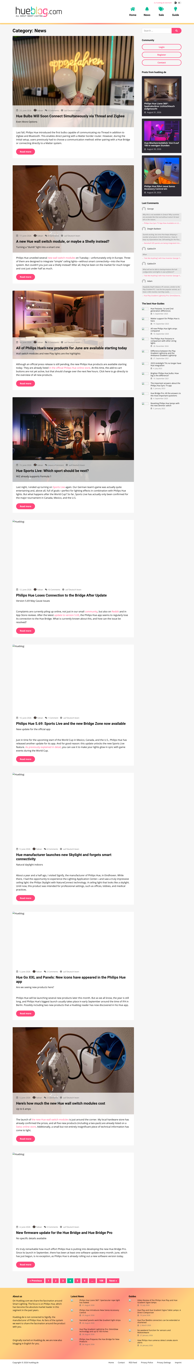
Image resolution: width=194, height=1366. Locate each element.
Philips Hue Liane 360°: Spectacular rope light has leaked (99, 1301)
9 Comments (53, 342)
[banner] (39, 12)
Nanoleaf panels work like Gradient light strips (100, 1320)
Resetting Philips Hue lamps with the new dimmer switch (165, 404)
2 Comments (52, 971)
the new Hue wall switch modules (50, 1119)
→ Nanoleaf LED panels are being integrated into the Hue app (161, 243)
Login (161, 47)
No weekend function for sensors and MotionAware (154, 1331)
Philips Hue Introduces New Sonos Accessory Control (99, 1311)
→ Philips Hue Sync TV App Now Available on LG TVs (161, 223)
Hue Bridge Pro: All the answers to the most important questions (166, 394)
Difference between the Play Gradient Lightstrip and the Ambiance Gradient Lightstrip (163, 353)
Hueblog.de (39, 1340)
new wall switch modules (61, 257)
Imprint (178, 1362)
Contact (162, 62)
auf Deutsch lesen (72, 110)
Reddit (115, 611)
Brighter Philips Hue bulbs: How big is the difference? (165, 374)
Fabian (40, 110)
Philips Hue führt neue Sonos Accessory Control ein (159, 187)
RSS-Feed (133, 1362)
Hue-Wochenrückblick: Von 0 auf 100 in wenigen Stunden (161, 144)
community (91, 611)
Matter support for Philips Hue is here (165, 319)
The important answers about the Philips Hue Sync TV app (165, 384)
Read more (25, 151)
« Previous (36, 1280)
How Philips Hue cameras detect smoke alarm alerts (157, 1341)
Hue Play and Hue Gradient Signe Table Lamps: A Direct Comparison (159, 1311)
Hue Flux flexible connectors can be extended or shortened (158, 1321)
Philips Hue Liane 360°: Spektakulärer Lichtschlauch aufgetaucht (159, 106)
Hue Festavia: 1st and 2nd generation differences (162, 310)
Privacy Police (147, 1362)
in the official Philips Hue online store (69, 367)
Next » (113, 1280)
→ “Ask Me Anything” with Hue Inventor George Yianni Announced (161, 258)
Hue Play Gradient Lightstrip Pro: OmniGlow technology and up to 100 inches (98, 1330)
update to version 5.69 (66, 615)
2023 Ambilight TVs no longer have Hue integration (166, 364)
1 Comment (53, 718)
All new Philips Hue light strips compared (164, 330)
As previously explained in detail (43, 747)
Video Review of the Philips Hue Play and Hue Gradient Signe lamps (157, 1301)
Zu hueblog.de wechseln (163, 3)
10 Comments (54, 589)
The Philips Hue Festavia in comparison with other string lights (163, 341)
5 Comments (53, 110)
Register (161, 54)
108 (101, 1280)
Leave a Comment (56, 465)
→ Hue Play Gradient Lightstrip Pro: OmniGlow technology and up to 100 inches (161, 295)
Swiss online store (26, 1126)
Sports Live (59, 487)
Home (111, 1362)
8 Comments (53, 236)
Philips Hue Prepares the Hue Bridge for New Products (99, 1340)
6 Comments (52, 849)
